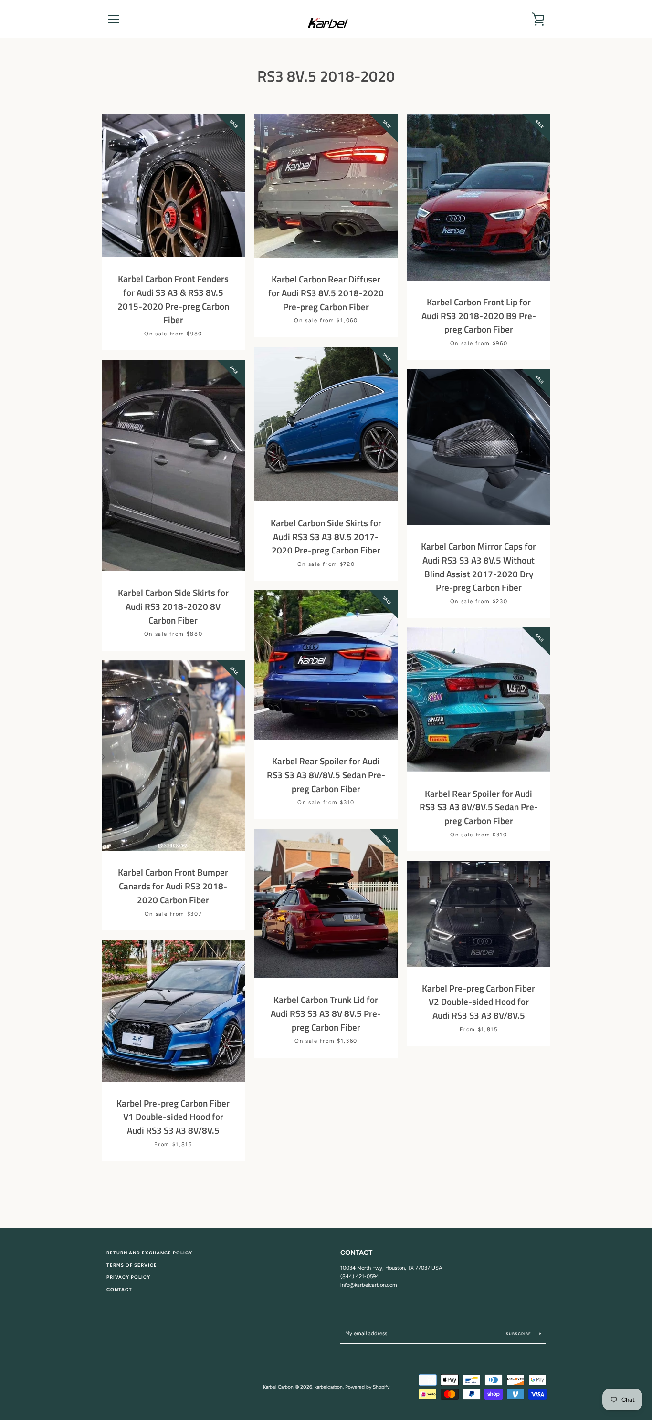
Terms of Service (131, 1265)
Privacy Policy (128, 1277)
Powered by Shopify (367, 1387)
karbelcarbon (329, 1387)
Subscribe (519, 1333)
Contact (119, 1289)
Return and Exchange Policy (149, 1252)
